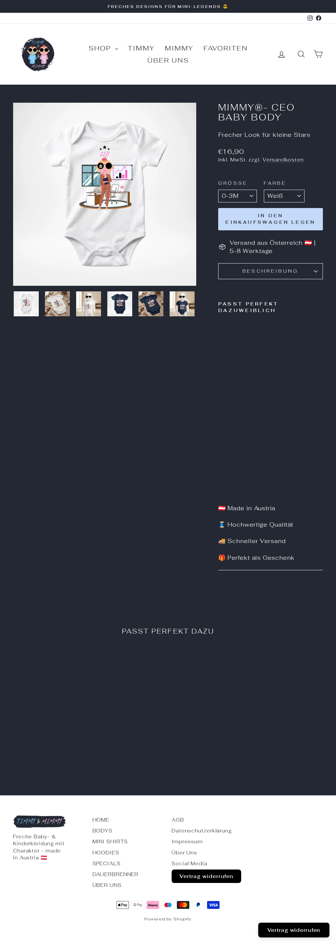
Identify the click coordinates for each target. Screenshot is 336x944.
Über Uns (168, 60)
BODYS (103, 831)
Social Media (189, 863)
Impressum (187, 841)
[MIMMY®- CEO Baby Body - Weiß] (223, 476)
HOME (101, 820)
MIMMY (179, 48)
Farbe (275, 183)
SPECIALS (107, 863)
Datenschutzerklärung (202, 831)
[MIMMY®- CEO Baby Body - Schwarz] (231, 483)
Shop (101, 48)
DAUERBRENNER (116, 874)
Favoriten (225, 48)
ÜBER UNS (107, 885)
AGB (178, 820)
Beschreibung (270, 271)
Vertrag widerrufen (206, 876)
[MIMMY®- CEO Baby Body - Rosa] (223, 483)
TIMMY (141, 48)
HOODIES (106, 853)
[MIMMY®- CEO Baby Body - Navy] (231, 476)
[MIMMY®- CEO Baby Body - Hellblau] (240, 476)
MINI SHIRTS (110, 841)
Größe (233, 183)
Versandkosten (283, 160)
